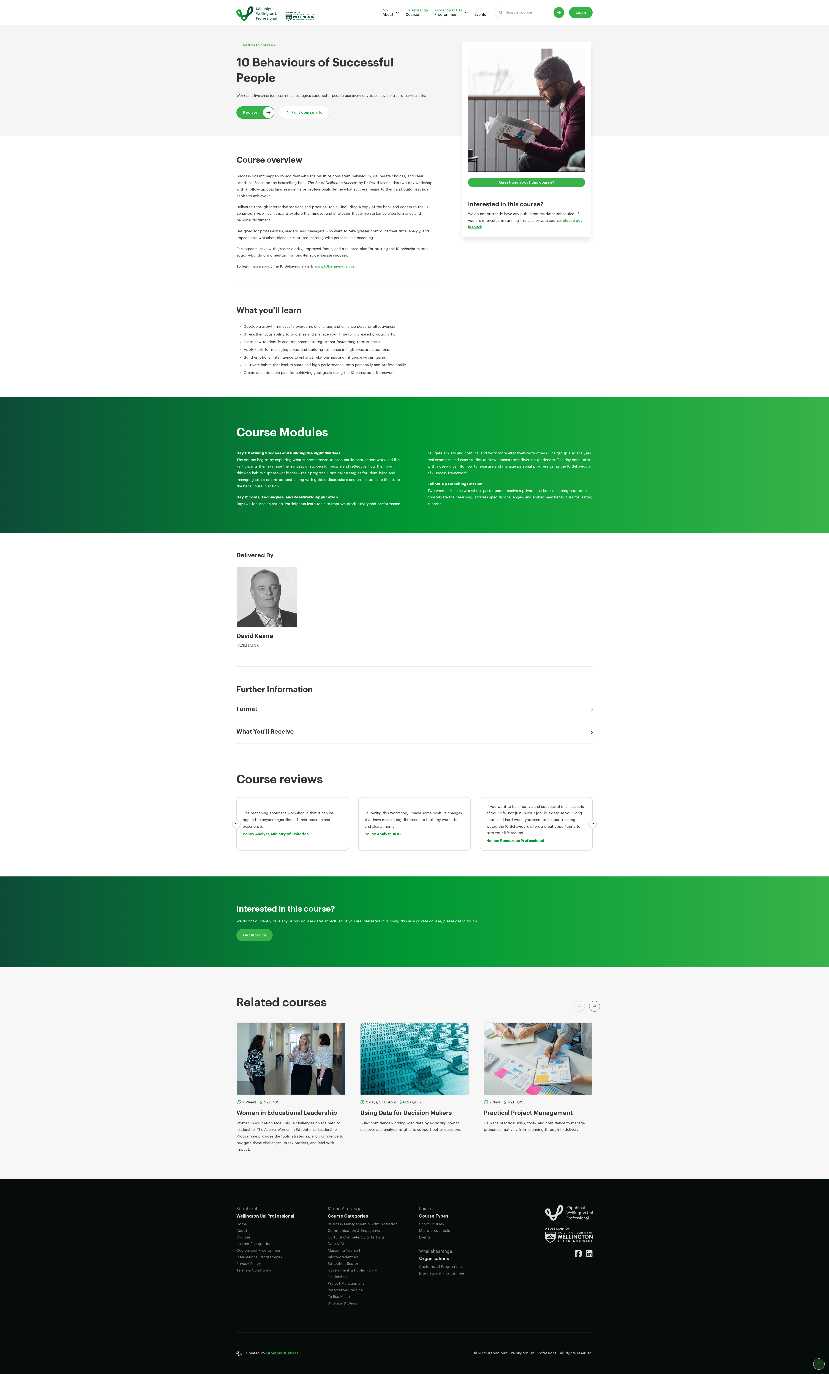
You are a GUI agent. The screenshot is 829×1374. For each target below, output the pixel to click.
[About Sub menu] (397, 12)
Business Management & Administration (362, 1224)
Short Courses (431, 1224)
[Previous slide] (579, 1006)
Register (251, 112)
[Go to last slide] (236, 823)
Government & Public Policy (352, 1270)
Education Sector (343, 1263)
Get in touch (254, 935)
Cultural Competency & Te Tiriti (356, 1237)
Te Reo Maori (339, 1296)
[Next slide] (592, 823)
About (388, 14)
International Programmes (259, 1257)
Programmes (445, 14)
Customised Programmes (258, 1250)
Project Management (346, 1283)
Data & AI (336, 1244)
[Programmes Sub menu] (466, 12)
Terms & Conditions (253, 1270)
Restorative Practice (345, 1290)
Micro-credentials (343, 1257)
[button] (414, 709)
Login (581, 12)
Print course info (307, 112)
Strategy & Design (343, 1303)
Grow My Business (282, 1353)
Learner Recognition (253, 1244)
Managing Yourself (344, 1250)
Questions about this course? (526, 182)
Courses (413, 14)
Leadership (337, 1277)
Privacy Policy (248, 1263)
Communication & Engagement (355, 1230)
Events (480, 14)
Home (241, 1224)
